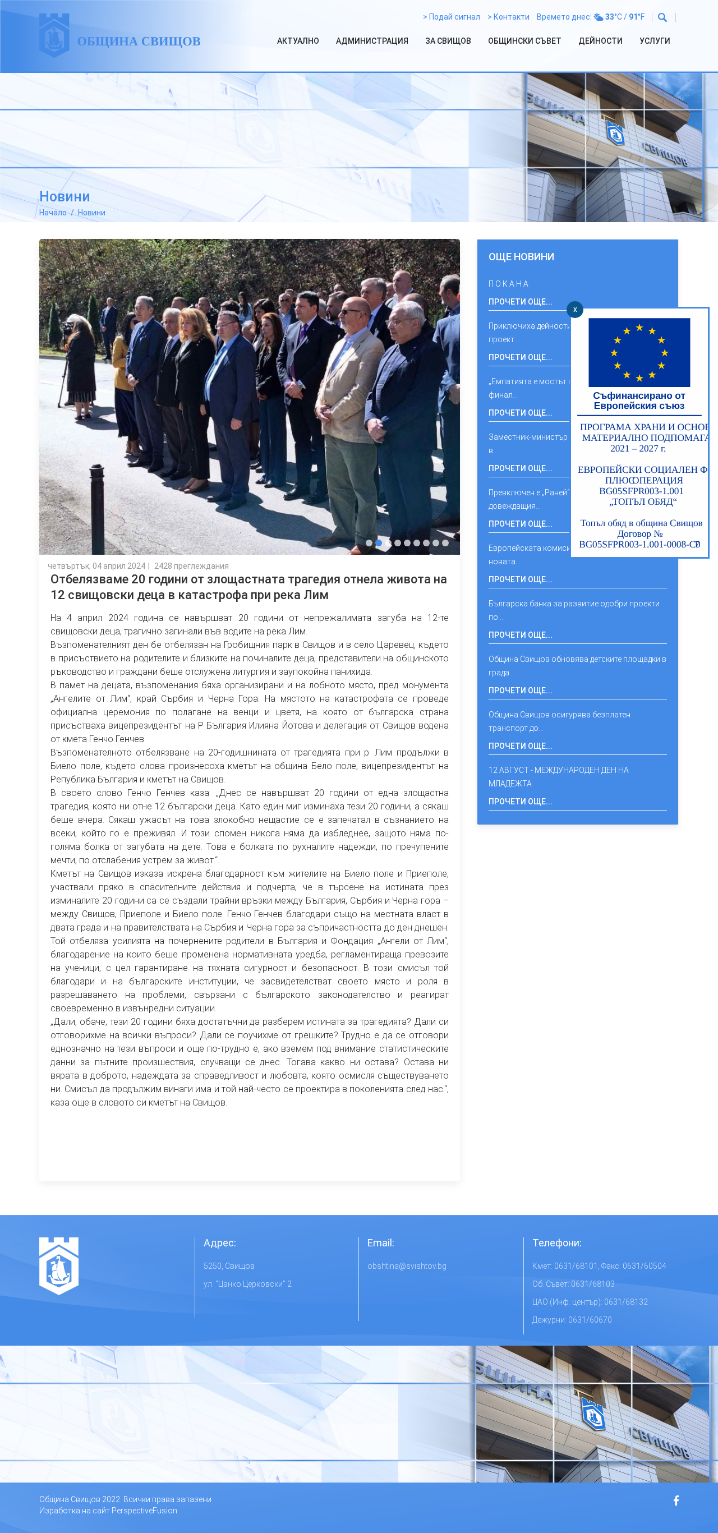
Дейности (600, 40)
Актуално (298, 40)
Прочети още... (521, 301)
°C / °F (625, 16)
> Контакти (508, 16)
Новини (91, 212)
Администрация (372, 40)
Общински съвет (524, 40)
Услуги (654, 40)
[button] (369, 543)
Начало (53, 212)
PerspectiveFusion (144, 1510)
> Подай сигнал (451, 16)
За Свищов (448, 40)
